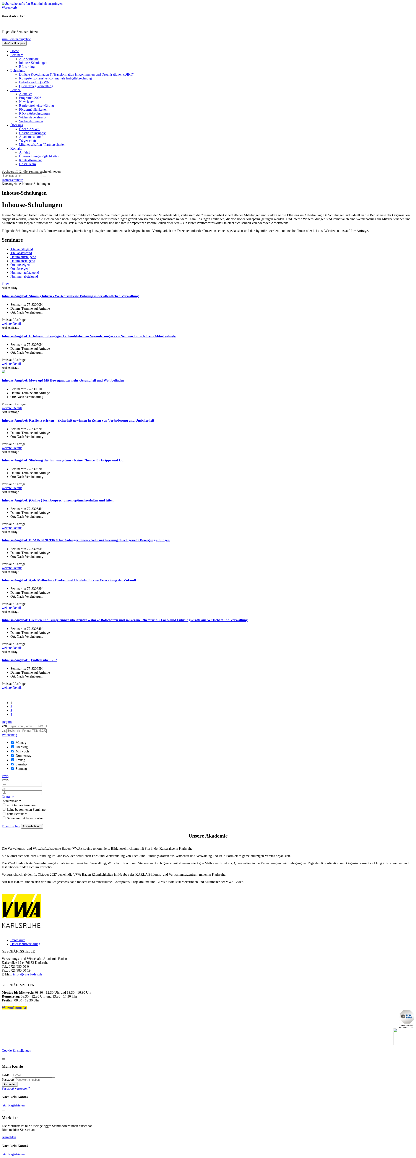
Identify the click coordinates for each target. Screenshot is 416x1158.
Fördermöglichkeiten (33, 109)
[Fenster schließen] (3, 1110)
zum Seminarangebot (16, 39)
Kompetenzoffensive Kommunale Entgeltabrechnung (55, 78)
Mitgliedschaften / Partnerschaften (42, 144)
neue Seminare (17, 814)
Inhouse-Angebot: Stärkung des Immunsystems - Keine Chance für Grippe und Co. (63, 460)
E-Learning (27, 66)
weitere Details (12, 323)
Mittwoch (22, 751)
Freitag (20, 760)
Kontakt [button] (15, 148)
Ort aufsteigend (20, 265)
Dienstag (22, 747)
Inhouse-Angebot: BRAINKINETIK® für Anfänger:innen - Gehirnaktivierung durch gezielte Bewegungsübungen (86, 540)
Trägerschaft (27, 140)
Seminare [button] (16, 55)
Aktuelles (25, 94)
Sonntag (21, 768)
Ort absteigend (20, 268)
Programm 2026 (30, 98)
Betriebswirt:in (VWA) (34, 82)
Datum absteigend (22, 261)
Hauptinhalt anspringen (47, 3)
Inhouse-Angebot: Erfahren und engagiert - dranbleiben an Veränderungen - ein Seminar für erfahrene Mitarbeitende (89, 336)
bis (4, 730)
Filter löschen (11, 826)
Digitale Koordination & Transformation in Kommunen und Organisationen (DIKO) (76, 74)
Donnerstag (23, 755)
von (4, 726)
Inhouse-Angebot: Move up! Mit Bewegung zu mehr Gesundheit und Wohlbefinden (63, 380)
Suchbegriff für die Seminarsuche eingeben (31, 171)
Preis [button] (5, 776)
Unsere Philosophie (32, 133)
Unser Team (27, 164)
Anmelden (9, 1084)
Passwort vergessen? (16, 1088)
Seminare (16, 180)
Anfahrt (24, 152)
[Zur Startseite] (16, 3)
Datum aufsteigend (23, 257)
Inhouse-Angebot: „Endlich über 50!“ (29, 660)
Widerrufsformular (14, 1007)
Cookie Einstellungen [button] (18, 1050)
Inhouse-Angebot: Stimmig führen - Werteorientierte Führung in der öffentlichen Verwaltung (70, 296)
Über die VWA (29, 129)
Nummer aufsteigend (24, 272)
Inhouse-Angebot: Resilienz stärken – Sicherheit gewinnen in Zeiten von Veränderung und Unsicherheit (78, 420)
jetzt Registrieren (13, 1105)
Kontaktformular (30, 160)
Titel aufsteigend (21, 249)
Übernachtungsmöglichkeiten (39, 156)
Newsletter (26, 102)
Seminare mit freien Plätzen (25, 818)
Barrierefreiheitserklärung (36, 105)
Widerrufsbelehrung (32, 117)
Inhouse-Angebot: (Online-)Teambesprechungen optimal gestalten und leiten (58, 500)
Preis (5, 780)
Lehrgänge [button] (17, 70)
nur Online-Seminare (21, 805)
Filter (5, 284)
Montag (21, 742)
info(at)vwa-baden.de (27, 974)
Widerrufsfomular (31, 121)
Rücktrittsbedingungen (34, 113)
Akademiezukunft (31, 137)
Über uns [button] (16, 125)
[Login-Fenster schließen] (3, 1059)
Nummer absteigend (24, 276)
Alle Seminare (29, 59)
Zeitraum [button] (8, 797)
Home (14, 51)
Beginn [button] (7, 722)
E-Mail (6, 1075)
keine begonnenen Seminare (26, 809)
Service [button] (15, 90)
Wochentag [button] (9, 735)
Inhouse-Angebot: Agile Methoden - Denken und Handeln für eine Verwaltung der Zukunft (69, 580)
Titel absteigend (21, 253)
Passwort (8, 1079)
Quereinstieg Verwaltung (36, 86)
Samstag (21, 764)
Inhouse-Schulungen (33, 63)
